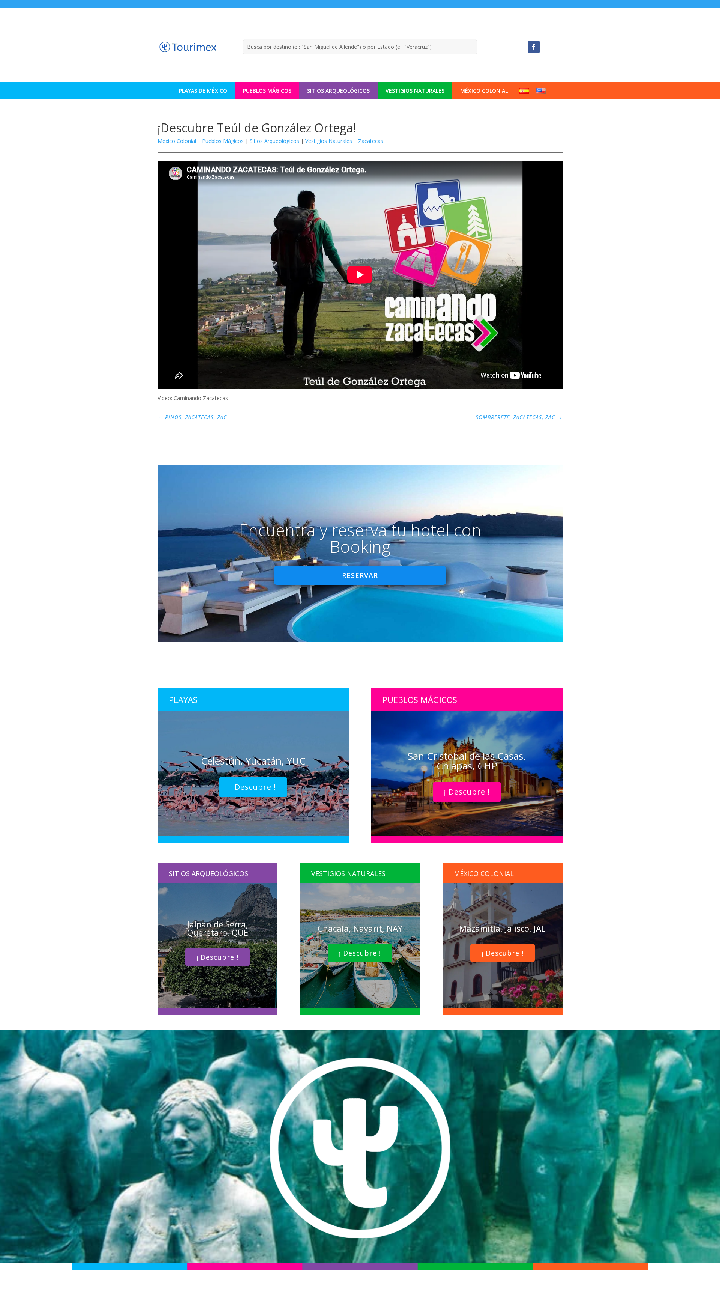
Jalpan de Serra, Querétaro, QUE (217, 928)
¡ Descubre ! (253, 787)
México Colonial (484, 90)
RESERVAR (360, 575)
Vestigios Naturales (415, 90)
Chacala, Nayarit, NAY (360, 928)
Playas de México (203, 90)
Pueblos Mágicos (267, 90)
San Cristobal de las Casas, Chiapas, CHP (467, 760)
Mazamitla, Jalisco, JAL (502, 928)
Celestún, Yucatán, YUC (253, 761)
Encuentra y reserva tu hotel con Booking (360, 538)
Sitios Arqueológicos (338, 90)
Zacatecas (370, 140)
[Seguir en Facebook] (534, 47)
